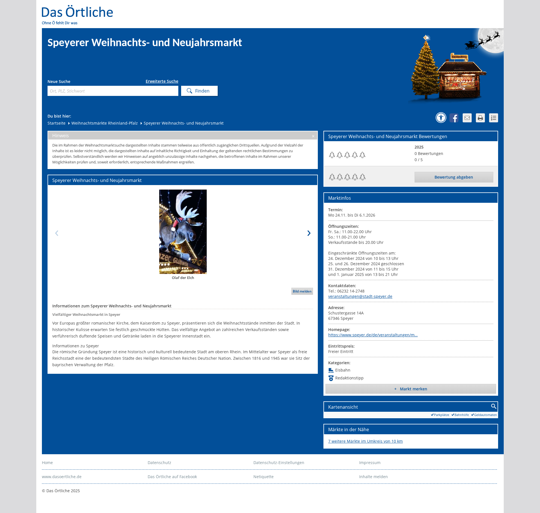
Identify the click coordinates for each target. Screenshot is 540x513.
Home (47, 462)
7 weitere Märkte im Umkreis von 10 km (365, 441)
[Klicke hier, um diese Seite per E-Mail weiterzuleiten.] (467, 117)
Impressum (370, 462)
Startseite (57, 123)
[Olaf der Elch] (183, 231)
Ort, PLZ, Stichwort (72, 82)
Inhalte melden (373, 476)
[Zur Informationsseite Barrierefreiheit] (441, 117)
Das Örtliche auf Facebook (172, 476)
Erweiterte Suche (162, 81)
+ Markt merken (410, 389)
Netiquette (263, 476)
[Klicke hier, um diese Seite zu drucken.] (480, 117)
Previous (56, 231)
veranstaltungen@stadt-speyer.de (360, 296)
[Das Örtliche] (80, 8)
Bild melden (302, 291)
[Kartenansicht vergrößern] (494, 407)
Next (309, 231)
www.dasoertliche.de (62, 476)
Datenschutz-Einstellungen (278, 462)
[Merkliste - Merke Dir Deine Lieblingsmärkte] (493, 117)
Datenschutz (159, 462)
